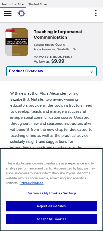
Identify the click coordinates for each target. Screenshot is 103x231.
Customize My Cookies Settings (51, 193)
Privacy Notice (32, 183)
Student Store (37, 4)
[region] (51, 189)
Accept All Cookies (51, 219)
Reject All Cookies (51, 206)
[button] (96, 13)
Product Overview (26, 71)
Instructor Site (13, 4)
